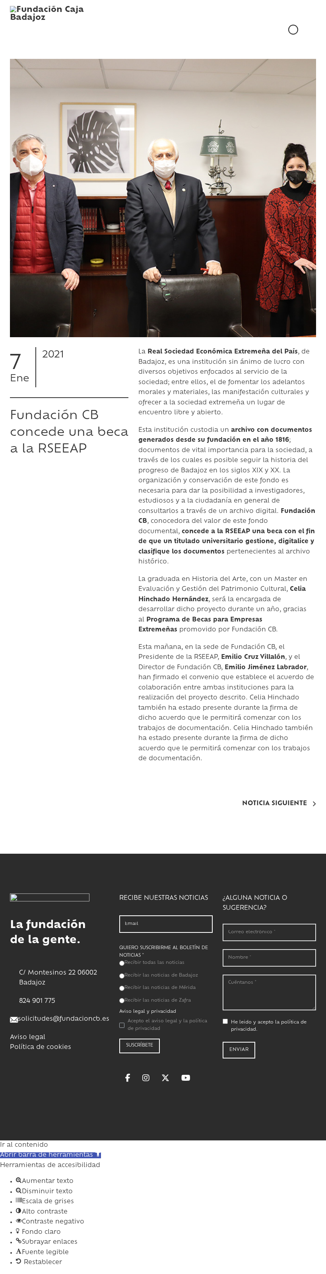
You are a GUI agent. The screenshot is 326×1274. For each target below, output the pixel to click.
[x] (165, 1078)
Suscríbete (139, 1045)
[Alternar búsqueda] (307, 29)
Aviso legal (27, 1038)
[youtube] (185, 1078)
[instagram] (145, 1078)
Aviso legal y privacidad (147, 1012)
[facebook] (127, 1078)
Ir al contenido (24, 1145)
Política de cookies (40, 1048)
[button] (50, 1155)
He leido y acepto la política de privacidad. (269, 1026)
